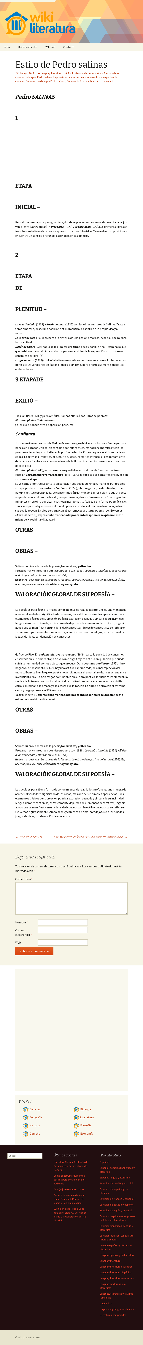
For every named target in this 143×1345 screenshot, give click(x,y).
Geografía (36, 1117)
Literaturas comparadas (113, 1315)
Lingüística (106, 1303)
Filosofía (85, 1125)
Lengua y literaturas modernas (117, 1278)
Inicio (7, 47)
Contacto (68, 47)
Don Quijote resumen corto (69, 1189)
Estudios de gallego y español (116, 1204)
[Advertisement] (94, 154)
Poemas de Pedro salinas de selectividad (90, 81)
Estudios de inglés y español (116, 1210)
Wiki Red (50, 47)
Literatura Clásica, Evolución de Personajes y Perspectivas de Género (71, 1166)
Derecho (35, 1133)
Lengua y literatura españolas (116, 1266)
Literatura (87, 1117)
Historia (35, 1125)
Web (18, 942)
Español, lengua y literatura (115, 1177)
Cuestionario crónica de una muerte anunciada (91, 837)
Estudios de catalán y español (116, 1183)
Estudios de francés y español (117, 1198)
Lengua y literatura (51, 73)
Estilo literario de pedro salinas (85, 73)
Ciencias (35, 1109)
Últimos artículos (27, 47)
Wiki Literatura (26, 1337)
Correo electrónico (23, 932)
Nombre (21, 922)
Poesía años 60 (28, 837)
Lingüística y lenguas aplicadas (117, 1309)
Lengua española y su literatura (117, 1255)
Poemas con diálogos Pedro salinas (46, 81)
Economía (86, 1133)
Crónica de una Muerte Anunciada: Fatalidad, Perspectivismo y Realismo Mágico (69, 1199)
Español (104, 1162)
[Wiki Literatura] (71, 21)
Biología (85, 1109)
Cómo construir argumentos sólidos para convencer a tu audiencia (69, 1179)
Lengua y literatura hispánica (115, 1272)
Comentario (24, 879)
